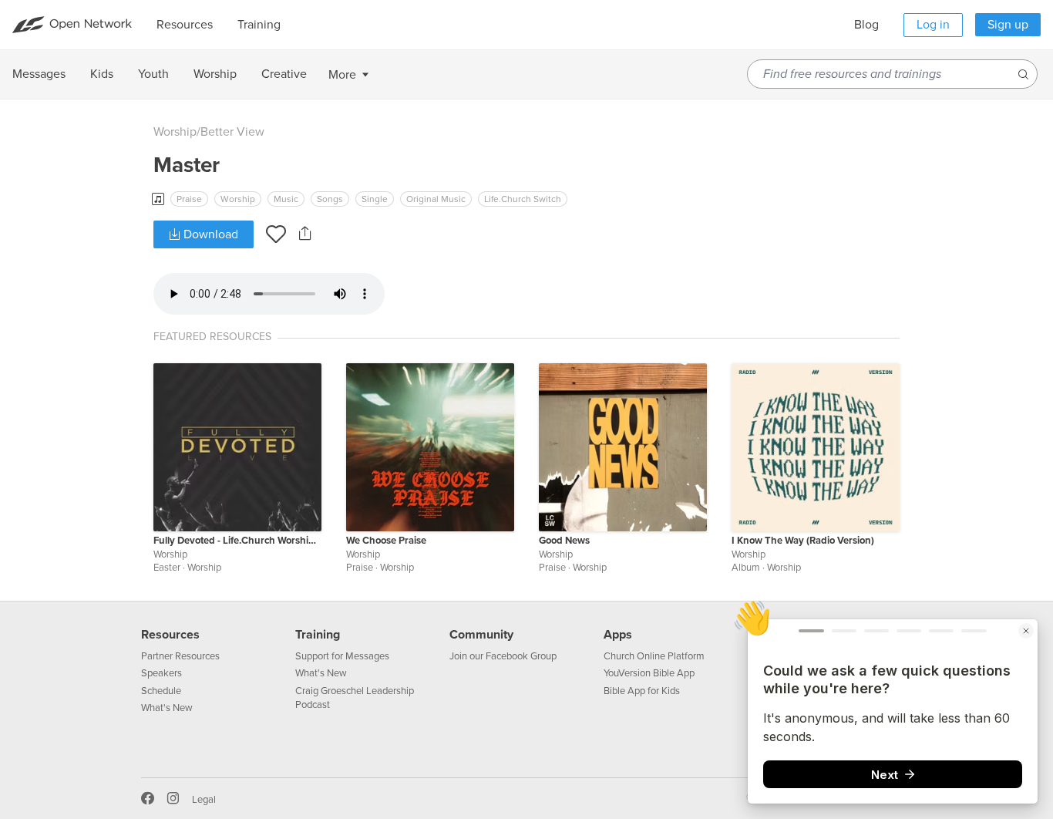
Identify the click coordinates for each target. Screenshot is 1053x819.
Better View (232, 132)
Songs (330, 199)
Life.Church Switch (522, 199)
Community (481, 634)
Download (209, 234)
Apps (618, 634)
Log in (933, 24)
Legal (204, 800)
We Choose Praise (386, 540)
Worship (175, 132)
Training (317, 634)
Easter (166, 567)
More (342, 75)
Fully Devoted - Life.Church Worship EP (237, 540)
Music (286, 199)
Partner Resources (180, 656)
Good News (564, 540)
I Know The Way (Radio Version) (803, 540)
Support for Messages (342, 656)
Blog (866, 24)
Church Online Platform (654, 656)
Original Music (436, 199)
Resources (170, 634)
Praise (189, 199)
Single (375, 199)
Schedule (161, 691)
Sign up (1007, 24)
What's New (167, 708)
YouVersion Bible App (649, 673)
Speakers (161, 673)
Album (746, 567)
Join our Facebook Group (503, 656)
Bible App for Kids (642, 691)
